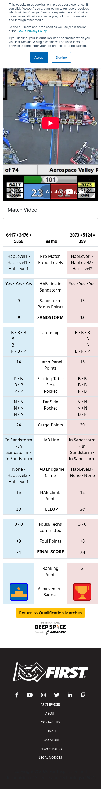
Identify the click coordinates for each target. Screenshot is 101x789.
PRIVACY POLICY (50, 748)
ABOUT (50, 713)
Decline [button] (61, 57)
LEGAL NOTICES (50, 757)
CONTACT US (50, 722)
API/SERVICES (51, 704)
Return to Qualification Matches (50, 613)
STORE (51, 740)
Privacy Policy (31, 31)
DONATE (50, 731)
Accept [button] (39, 57)
